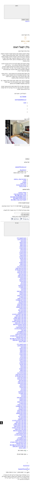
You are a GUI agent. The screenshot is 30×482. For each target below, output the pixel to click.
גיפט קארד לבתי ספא (21, 315)
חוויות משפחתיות (22, 331)
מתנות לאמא (23, 243)
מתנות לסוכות (22, 292)
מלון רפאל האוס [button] (25, 35)
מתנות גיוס (23, 282)
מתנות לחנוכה (22, 294)
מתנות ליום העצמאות (21, 300)
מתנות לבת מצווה (22, 277)
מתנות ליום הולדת (21, 271)
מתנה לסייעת (23, 258)
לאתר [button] (24, 102)
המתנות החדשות (22, 325)
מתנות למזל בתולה (21, 304)
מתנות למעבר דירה (21, 238)
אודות (24, 180)
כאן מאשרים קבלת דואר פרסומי (20, 216)
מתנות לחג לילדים (22, 239)
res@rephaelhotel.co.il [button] (20, 99)
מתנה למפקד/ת (22, 287)
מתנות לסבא (23, 264)
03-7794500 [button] (23, 96)
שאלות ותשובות (22, 192)
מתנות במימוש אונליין (21, 327)
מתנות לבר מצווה (22, 275)
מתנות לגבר (23, 241)
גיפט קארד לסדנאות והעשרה (19, 321)
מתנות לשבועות (22, 302)
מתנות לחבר (23, 249)
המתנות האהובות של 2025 (19, 324)
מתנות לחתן (23, 261)
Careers (24, 182)
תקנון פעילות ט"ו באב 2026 (19, 340)
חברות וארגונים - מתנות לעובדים (18, 335)
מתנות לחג (23, 289)
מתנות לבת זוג (22, 252)
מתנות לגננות (23, 255)
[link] (13, 457)
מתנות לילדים (23, 253)
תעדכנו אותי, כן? (25, 214)
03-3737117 (26, 465)
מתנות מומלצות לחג (21, 333)
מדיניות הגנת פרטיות (21, 185)
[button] (27, 3)
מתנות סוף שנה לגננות (21, 268)
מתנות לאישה (23, 242)
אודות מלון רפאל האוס (23, 51)
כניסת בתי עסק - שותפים (20, 179)
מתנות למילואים (22, 285)
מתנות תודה (23, 284)
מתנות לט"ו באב (22, 310)
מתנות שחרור (23, 281)
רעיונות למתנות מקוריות (20, 328)
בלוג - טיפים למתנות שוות (20, 194)
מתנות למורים (22, 256)
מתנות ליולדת (23, 246)
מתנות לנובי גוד (22, 311)
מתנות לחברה (23, 248)
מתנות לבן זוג (23, 251)
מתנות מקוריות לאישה (20, 334)
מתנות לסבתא (22, 262)
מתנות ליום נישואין (21, 272)
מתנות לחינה (23, 278)
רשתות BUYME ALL (20, 195)
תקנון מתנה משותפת (21, 337)
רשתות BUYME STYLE (19, 198)
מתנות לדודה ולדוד (21, 266)
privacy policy (22, 341)
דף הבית (27, 21)
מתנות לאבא (23, 245)
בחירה (27, 159)
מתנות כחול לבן (22, 301)
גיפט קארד (23, 330)
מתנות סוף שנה (22, 274)
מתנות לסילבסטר (22, 312)
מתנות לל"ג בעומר (21, 298)
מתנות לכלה (23, 259)
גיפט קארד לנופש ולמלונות (19, 318)
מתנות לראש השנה (21, 291)
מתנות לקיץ (23, 288)
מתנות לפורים (23, 297)
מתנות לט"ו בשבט (21, 295)
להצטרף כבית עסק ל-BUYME (18, 199)
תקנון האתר (23, 183)
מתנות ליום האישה (21, 305)
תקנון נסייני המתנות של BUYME (18, 338)
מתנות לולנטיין (22, 308)
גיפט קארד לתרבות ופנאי (20, 320)
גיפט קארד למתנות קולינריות (19, 314)
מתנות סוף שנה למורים (20, 269)
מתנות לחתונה (22, 279)
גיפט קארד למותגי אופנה (20, 317)
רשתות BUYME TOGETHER (18, 197)
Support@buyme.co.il (23, 469)
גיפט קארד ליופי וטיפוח (20, 323)
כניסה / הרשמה (25, 19)
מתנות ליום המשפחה (21, 307)
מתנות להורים (22, 265)
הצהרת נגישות (22, 186)
